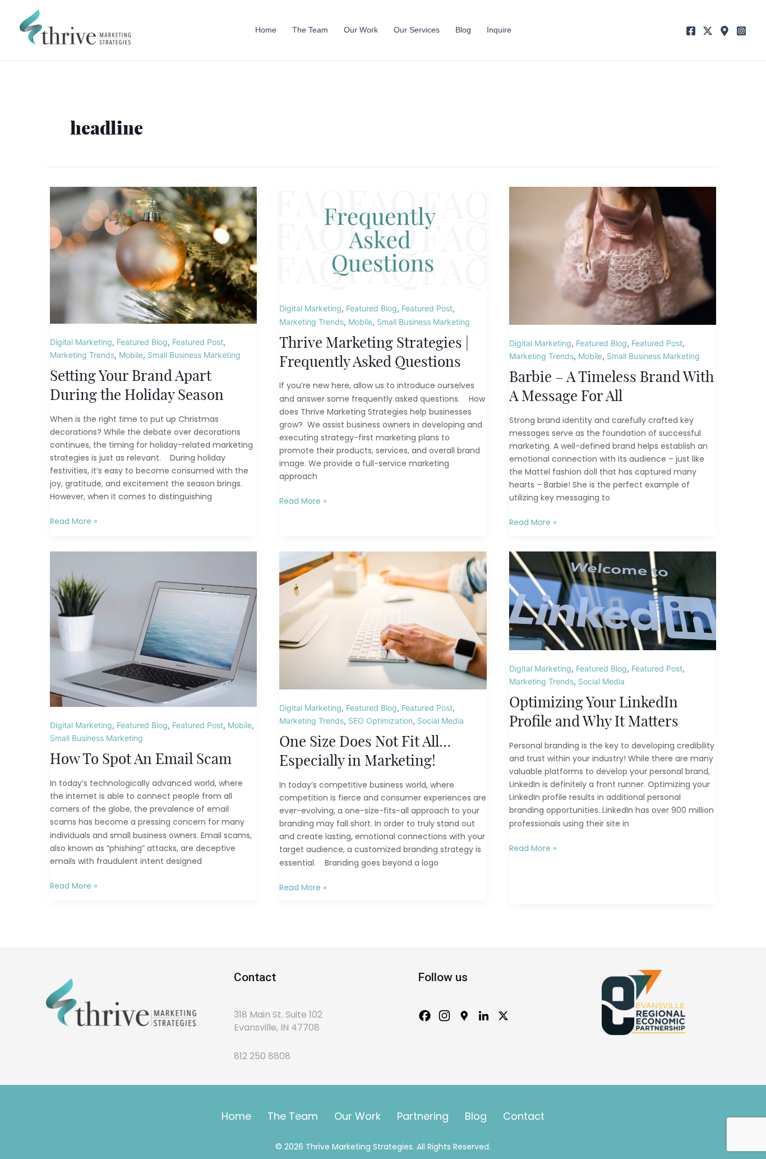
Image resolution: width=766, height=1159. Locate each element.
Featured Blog (142, 342)
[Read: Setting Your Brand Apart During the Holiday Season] (153, 254)
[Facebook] (691, 31)
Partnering (423, 1116)
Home (236, 1116)
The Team (292, 1116)
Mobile (131, 355)
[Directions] (724, 31)
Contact (523, 1116)
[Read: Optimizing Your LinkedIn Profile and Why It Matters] (612, 600)
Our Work (357, 1116)
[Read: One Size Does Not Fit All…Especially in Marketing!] (382, 619)
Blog (476, 1116)
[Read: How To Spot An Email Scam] (153, 628)
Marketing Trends (82, 355)
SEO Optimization (380, 720)
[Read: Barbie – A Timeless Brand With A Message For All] (612, 255)
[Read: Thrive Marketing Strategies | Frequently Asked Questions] (382, 237)
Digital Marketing (81, 342)
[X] (708, 31)
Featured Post (197, 342)
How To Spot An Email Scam (141, 759)
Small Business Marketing (194, 355)
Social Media (440, 720)
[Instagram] (741, 31)
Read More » (73, 521)
